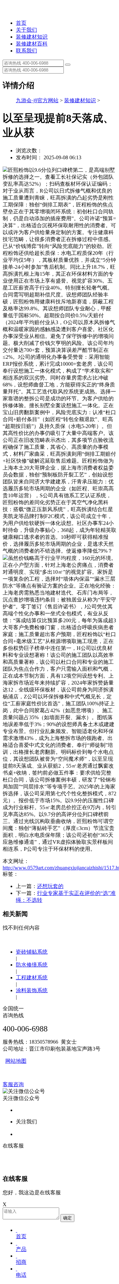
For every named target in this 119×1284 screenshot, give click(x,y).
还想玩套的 (50, 886)
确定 (67, 1217)
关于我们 (26, 30)
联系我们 (26, 50)
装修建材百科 (32, 43)
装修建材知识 (32, 37)
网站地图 (15, 1061)
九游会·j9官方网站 (37, 100)
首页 (21, 23)
